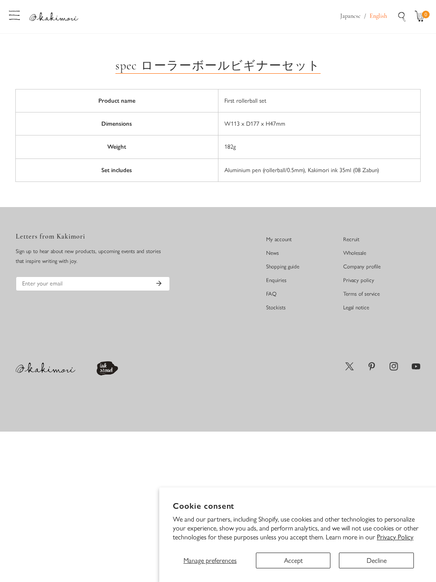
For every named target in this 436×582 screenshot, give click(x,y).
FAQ (271, 294)
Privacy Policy (395, 537)
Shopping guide (282, 266)
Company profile (362, 266)
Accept (293, 560)
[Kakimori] (53, 16)
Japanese (350, 16)
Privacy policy (358, 280)
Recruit (351, 239)
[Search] (402, 17)
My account (279, 239)
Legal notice (356, 307)
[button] (421, 17)
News (272, 253)
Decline (377, 560)
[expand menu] (14, 14)
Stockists (276, 307)
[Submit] (159, 283)
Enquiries (276, 280)
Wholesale (354, 253)
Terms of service (361, 294)
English (378, 16)
